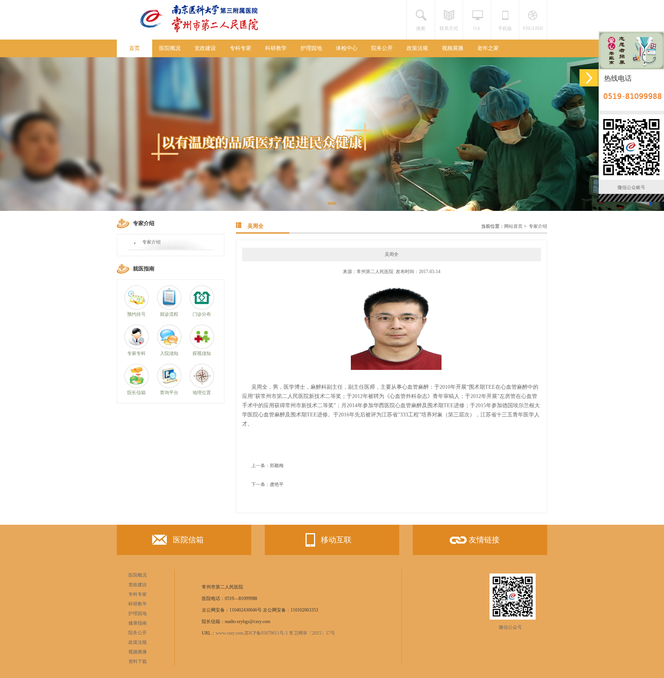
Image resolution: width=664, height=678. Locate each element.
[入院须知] (169, 347)
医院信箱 (188, 539)
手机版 (505, 28)
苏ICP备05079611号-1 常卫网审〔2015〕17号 (289, 633)
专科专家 (240, 48)
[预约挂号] (136, 308)
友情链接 (484, 539)
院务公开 (382, 48)
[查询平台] (169, 386)
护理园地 (311, 48)
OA (476, 28)
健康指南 (137, 623)
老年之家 (488, 48)
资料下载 (137, 661)
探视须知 (202, 353)
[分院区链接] (589, 77)
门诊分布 (202, 314)
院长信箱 (136, 392)
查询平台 (169, 392)
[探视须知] (202, 347)
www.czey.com (229, 633)
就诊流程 (169, 314)
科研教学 (276, 48)
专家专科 (136, 353)
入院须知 (169, 353)
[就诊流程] (169, 308)
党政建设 (205, 48)
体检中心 (346, 48)
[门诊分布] (202, 308)
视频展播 (452, 48)
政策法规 (417, 48)
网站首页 (513, 226)
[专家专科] (136, 347)
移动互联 (336, 539)
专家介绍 (151, 242)
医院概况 (170, 48)
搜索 (420, 28)
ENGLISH (533, 28)
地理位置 (202, 392)
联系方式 (449, 28)
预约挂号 (136, 314)
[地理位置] (202, 386)
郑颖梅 (277, 465)
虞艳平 (277, 484)
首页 (134, 48)
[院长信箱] (136, 386)
